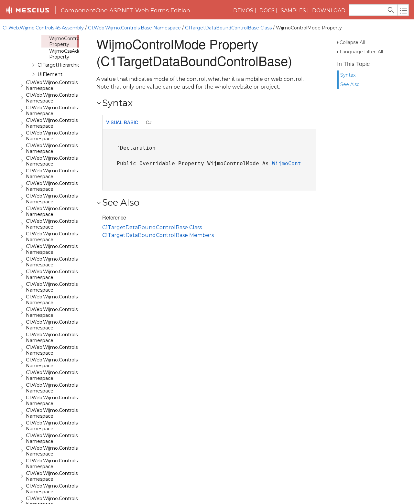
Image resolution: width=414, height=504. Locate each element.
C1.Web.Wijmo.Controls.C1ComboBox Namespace (67, 211)
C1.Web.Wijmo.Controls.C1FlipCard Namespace (64, 287)
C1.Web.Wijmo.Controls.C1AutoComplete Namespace (71, 136)
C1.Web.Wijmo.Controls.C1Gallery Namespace (62, 300)
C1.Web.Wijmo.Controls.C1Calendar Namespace (65, 173)
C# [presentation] (149, 122)
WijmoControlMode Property (71, 41)
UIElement (50, 74)
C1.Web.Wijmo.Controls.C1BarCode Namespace (65, 148)
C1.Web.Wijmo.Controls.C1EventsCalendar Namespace (72, 236)
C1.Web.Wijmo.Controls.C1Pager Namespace (62, 413)
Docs (267, 10)
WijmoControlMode (298, 163)
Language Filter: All (361, 52)
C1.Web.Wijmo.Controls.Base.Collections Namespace (70, 85)
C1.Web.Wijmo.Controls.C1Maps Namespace (61, 375)
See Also (350, 84)
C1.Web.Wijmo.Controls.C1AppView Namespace (65, 123)
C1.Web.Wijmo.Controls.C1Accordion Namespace (66, 110)
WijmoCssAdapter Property (69, 54)
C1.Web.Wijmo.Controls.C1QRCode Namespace (64, 438)
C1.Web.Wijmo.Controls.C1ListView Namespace (64, 363)
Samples (293, 10)
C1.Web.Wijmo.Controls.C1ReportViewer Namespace (70, 463)
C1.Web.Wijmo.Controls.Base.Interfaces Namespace (70, 98)
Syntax (347, 75)
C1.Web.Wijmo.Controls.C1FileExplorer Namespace (68, 262)
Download (328, 10)
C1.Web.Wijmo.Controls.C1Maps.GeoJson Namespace (71, 388)
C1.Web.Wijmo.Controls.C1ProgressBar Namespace (69, 426)
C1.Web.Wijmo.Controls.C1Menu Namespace (61, 400)
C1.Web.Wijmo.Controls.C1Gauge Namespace (62, 312)
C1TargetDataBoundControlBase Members (158, 235)
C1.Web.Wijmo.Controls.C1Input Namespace (61, 337)
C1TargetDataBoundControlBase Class (228, 28)
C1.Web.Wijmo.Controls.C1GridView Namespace (65, 325)
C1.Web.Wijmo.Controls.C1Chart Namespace (61, 199)
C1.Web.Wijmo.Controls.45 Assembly (43, 28)
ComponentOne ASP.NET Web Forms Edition (125, 10)
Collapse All (352, 42)
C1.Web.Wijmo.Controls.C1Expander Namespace (65, 249)
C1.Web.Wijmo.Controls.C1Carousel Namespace (64, 186)
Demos (243, 10)
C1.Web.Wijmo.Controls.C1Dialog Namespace (62, 224)
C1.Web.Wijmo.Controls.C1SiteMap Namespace (64, 489)
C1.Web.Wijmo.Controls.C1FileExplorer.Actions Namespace (77, 274)
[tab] (122, 122)
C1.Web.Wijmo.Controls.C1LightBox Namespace (65, 350)
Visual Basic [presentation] (122, 122)
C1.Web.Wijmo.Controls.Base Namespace (134, 28)
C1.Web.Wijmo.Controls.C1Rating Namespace (62, 451)
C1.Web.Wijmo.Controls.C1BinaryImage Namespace (69, 161)
